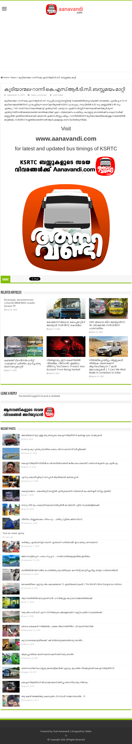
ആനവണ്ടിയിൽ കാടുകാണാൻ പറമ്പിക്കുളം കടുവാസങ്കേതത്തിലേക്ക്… (58, 598)
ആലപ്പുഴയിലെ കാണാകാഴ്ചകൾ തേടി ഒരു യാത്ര (47, 654)
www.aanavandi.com (66, 138)
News (13, 77)
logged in (36, 396)
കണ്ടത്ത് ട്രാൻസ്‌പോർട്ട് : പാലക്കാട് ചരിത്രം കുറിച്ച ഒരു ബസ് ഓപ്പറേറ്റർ (22, 363)
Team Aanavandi (61, 731)
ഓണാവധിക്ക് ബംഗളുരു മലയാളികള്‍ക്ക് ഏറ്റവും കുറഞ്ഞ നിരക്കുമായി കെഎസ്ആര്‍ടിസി (67, 668)
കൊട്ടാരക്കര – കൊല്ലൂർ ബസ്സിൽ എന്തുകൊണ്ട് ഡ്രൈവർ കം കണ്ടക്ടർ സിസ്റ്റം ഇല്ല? (66, 491)
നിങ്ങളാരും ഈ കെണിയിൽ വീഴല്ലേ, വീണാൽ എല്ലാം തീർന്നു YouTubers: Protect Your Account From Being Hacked (66, 365)
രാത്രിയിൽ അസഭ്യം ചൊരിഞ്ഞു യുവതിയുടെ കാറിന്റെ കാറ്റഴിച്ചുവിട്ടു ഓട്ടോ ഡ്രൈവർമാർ (69, 570)
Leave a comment (39, 95)
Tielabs (88, 731)
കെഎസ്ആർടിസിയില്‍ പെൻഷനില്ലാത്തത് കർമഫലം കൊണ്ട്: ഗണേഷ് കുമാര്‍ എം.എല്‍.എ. (69, 463)
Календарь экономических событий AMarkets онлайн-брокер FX (20, 302)
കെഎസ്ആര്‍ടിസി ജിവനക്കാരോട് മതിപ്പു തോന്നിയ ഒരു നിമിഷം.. (55, 682)
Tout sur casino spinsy (13, 533)
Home (6, 77)
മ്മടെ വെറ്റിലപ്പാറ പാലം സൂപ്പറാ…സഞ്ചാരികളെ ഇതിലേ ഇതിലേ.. (56, 556)
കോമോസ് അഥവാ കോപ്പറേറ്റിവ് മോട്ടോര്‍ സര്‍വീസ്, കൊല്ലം (66, 324)
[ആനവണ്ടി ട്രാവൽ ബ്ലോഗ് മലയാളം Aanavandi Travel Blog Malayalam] (66, 9)
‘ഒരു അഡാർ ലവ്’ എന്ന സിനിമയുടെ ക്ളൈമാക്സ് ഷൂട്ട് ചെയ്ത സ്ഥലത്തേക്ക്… (62, 612)
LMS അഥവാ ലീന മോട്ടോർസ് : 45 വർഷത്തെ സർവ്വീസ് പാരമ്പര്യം (107, 325)
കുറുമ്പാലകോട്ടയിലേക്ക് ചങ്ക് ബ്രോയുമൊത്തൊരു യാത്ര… (52, 640)
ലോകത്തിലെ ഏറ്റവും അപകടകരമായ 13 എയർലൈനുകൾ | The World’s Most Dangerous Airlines (71, 584)
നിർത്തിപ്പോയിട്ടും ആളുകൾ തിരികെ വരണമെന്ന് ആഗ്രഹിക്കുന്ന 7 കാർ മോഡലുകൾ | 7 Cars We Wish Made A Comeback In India (107, 366)
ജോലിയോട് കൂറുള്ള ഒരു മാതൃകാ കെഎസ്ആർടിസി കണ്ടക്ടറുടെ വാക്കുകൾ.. (62, 435)
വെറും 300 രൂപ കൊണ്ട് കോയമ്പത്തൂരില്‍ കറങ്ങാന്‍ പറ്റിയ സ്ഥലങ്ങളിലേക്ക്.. (60, 505)
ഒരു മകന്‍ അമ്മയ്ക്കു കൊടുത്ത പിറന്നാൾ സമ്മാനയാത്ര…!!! (53, 696)
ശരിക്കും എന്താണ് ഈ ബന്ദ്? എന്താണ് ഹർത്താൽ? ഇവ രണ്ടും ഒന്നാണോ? (59, 542)
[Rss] (66, 735)
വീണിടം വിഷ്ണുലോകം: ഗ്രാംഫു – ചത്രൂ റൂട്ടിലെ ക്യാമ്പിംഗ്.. (52, 519)
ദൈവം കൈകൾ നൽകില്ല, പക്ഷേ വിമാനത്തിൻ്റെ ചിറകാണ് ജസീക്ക (57, 626)
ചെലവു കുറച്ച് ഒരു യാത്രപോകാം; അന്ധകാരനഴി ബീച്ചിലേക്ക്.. (53, 449)
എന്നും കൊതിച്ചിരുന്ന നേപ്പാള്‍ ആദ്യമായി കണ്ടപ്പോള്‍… (50, 477)
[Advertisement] (66, 42)
